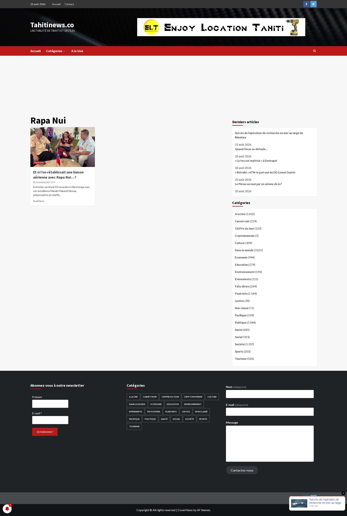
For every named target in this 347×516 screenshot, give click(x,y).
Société (240, 344)
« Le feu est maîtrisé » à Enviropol (256, 160)
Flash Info (39, 162)
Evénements (243, 279)
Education (241, 264)
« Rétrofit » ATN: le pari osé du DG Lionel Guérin (265, 172)
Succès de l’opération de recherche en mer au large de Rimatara (269, 135)
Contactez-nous (242, 470)
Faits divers (242, 286)
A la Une (77, 51)
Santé (238, 329)
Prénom (37, 397)
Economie (241, 257)
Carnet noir (242, 221)
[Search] (314, 50)
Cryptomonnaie (245, 235)
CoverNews (185, 510)
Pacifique (241, 315)
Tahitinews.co (52, 24)
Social (238, 337)
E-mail (37, 413)
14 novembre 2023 (43, 182)
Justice (239, 300)
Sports (239, 351)
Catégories (54, 51)
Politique (241, 322)
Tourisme (241, 358)
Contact (69, 4)
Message (232, 422)
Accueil (56, 4)
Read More (38, 201)
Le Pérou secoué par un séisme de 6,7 (258, 184)
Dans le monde (244, 250)
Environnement (245, 271)
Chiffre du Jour (244, 228)
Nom (236, 386)
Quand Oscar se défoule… (251, 149)
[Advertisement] (173, 83)
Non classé (242, 308)
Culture (240, 243)
